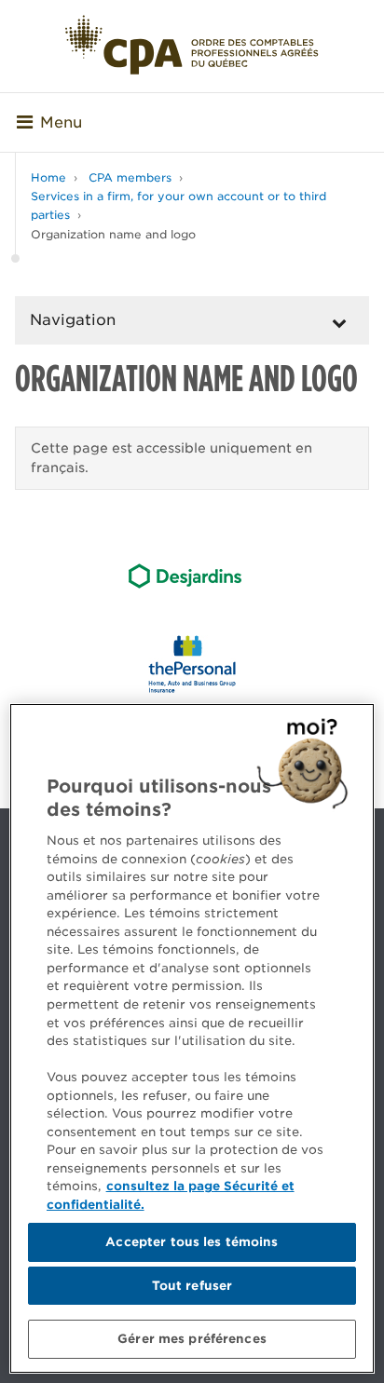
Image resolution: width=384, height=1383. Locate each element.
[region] (192, 1038)
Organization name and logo (113, 234)
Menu (61, 122)
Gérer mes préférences (192, 1339)
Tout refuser (192, 1286)
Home (48, 177)
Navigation (73, 320)
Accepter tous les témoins (191, 1242)
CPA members (130, 177)
